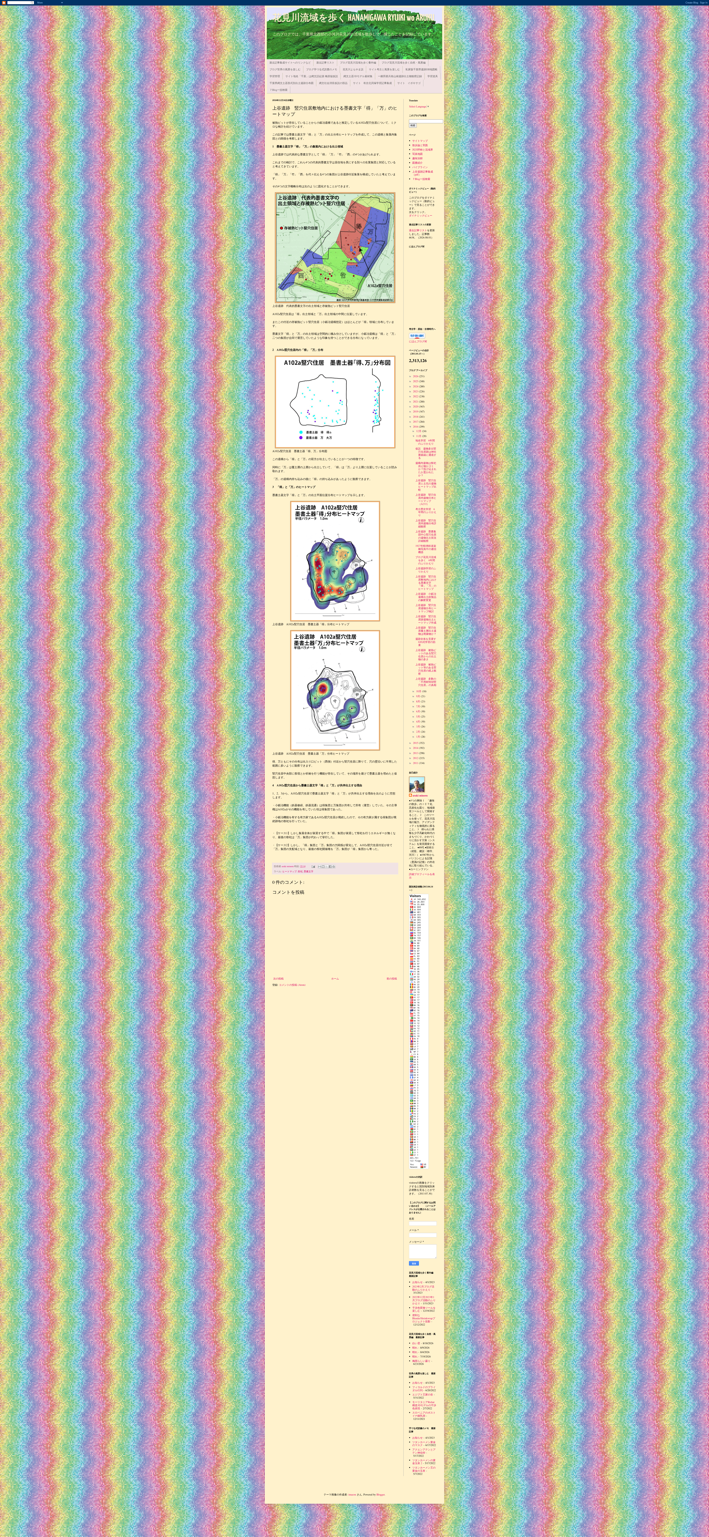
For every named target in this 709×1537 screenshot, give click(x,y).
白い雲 (416, 1343)
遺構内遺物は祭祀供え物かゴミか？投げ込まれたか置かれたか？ (425, 469)
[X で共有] (326, 866)
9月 (418, 696)
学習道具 (432, 76)
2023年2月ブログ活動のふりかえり (423, 1288)
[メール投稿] (313, 866)
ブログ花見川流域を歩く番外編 (358, 62)
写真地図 (417, 154)
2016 (416, 426)
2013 (416, 753)
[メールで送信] (319, 866)
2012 (416, 758)
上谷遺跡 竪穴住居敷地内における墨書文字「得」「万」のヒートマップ (425, 583)
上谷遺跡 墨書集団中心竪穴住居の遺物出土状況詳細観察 (425, 536)
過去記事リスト (325, 62)
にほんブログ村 (418, 341)
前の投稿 (392, 978)
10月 (419, 691)
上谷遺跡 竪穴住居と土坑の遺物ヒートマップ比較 (425, 485)
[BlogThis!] (323, 866)
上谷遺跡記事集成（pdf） (422, 173)
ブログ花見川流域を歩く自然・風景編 (404, 62)
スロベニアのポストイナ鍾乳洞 (424, 1414)
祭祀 (300, 871)
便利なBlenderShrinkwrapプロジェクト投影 (423, 1318)
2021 (416, 401)
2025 (416, 381)
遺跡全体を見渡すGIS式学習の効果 (425, 642)
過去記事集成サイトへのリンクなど (290, 62)
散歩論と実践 (420, 145)
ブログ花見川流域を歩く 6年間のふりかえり (425, 560)
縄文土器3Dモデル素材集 (357, 76)
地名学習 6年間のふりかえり (425, 442)
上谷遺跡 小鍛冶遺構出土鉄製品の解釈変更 (425, 597)
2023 (416, 391)
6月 (418, 711)
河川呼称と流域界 (422, 149)
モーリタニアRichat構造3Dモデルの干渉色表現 (424, 1405)
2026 (416, 376)
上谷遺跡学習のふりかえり (425, 570)
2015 (416, 743)
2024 (416, 386)
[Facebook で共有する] (330, 866)
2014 (416, 748)
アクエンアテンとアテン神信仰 (424, 1451)
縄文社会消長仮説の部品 (333, 83)
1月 (418, 736)
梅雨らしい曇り (421, 1361)
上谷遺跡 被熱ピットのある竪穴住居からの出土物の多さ (425, 654)
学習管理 (275, 76)
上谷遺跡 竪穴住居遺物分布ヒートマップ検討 (425, 608)
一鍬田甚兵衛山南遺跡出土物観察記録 (400, 76)
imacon (352, 1494)
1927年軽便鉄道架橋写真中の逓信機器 (425, 549)
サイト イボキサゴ (409, 83)
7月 (418, 706)
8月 (418, 701)
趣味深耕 (417, 158)
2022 (416, 396)
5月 (418, 716)
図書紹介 (417, 162)
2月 (418, 731)
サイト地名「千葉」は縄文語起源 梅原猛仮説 (311, 76)
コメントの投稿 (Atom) (292, 985)
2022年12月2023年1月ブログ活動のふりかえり (424, 1300)
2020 (416, 406)
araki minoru (420, 795)
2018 (416, 416)
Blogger (380, 1494)
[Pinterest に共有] (333, 866)
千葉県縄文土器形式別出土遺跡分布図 (292, 83)
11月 (419, 436)
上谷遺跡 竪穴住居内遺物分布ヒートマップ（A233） (425, 499)
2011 (416, 763)
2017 (416, 421)
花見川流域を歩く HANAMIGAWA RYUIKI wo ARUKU (353, 18)
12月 (419, 431)
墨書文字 (308, 871)
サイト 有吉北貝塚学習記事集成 (372, 83)
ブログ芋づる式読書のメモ (321, 69)
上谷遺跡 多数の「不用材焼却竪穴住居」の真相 (425, 682)
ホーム (335, 978)
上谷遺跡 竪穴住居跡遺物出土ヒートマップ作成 (425, 619)
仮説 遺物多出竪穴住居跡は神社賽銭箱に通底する (425, 453)
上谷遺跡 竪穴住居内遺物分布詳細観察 (425, 523)
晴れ (414, 1347)
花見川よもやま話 (353, 69)
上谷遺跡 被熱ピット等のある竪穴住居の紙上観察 (425, 669)
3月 (418, 726)
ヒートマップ (289, 871)
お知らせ (417, 1282)
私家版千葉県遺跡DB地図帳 (421, 69)
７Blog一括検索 (278, 90)
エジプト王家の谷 (422, 1394)
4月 (418, 721)
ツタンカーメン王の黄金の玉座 (424, 1469)
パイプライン (420, 167)
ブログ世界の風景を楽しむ (285, 69)
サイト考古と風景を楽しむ (384, 69)
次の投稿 (278, 978)
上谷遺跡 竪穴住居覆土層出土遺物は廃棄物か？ (425, 631)
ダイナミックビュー (420, 215)
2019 (416, 411)
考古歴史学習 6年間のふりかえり (425, 512)
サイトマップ (420, 140)
